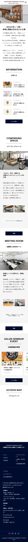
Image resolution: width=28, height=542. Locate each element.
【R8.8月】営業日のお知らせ (18, 113)
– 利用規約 (5, 460)
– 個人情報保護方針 (7, 476)
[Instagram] (9, 533)
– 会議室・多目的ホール (20, 460)
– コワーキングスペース (20, 455)
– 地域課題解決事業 (20, 463)
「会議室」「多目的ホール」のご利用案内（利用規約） (14, 315)
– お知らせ (5, 457)
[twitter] (15, 533)
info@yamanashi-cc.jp (8, 517)
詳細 (14, 233)
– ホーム (5, 454)
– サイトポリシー (7, 474)
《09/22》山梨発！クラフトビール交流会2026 (19, 85)
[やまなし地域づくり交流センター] (14, 2)
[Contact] (19, 533)
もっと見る (14, 121)
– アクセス (5, 471)
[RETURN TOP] (14, 440)
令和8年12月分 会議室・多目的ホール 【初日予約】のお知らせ (18, 95)
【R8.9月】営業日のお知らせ (18, 104)
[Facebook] (12, 533)
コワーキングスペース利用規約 (13, 220)
